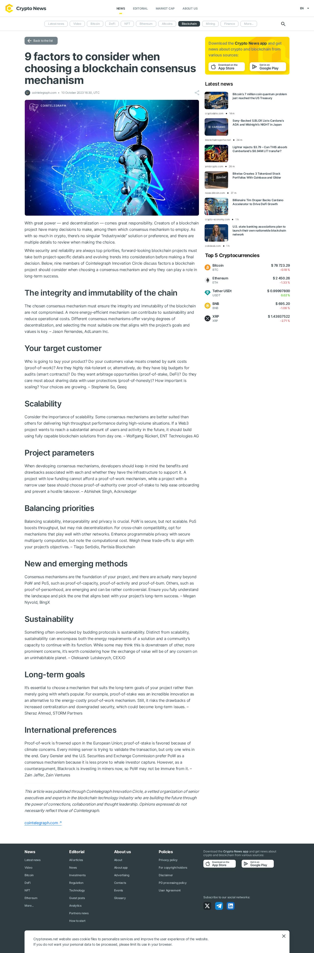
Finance (229, 24)
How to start (77, 921)
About (118, 860)
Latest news (56, 24)
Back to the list (43, 40)
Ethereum (146, 24)
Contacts (120, 883)
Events (118, 890)
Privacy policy (168, 860)
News (121, 8)
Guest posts (77, 898)
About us (190, 8)
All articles (76, 860)
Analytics (75, 905)
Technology (77, 890)
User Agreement (170, 890)
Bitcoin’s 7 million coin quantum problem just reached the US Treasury (260, 96)
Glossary (120, 898)
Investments (77, 875)
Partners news (78, 913)
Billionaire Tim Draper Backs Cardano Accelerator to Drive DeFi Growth (258, 202)
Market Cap (165, 8)
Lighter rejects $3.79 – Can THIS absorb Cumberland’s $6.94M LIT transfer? (260, 149)
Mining (210, 24)
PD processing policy (172, 883)
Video (77, 24)
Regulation (76, 883)
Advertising (121, 875)
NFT (127, 24)
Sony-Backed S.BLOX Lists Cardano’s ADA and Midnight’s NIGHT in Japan (258, 122)
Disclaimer (166, 875)
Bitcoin (95, 24)
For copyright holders (173, 867)
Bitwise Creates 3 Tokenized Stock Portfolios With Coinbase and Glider (257, 175)
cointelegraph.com (41, 822)
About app (121, 867)
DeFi (112, 24)
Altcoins (167, 24)
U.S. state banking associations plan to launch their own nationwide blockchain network (259, 230)
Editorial (140, 8)
